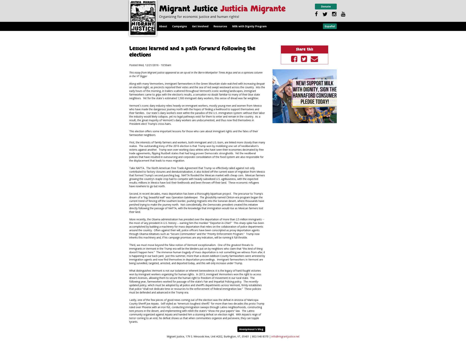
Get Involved (200, 26)
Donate (326, 6)
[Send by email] (314, 59)
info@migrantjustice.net (285, 336)
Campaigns (179, 26)
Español (330, 26)
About (163, 26)
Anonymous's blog (251, 329)
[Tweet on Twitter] (304, 59)
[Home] (143, 18)
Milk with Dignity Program (249, 26)
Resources (220, 26)
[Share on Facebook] (294, 59)
